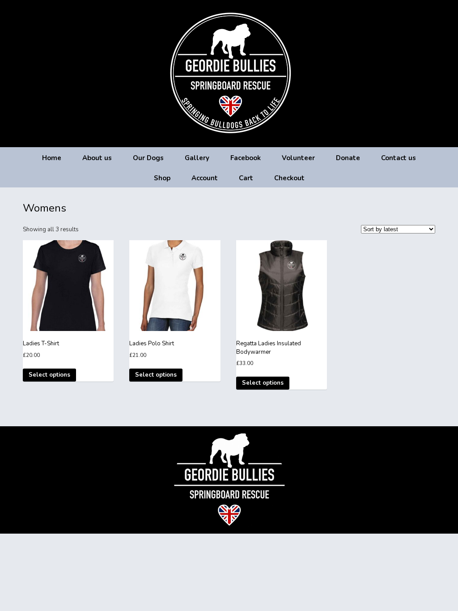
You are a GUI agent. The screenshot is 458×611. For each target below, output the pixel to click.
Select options (49, 375)
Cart (246, 178)
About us (97, 157)
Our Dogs (148, 157)
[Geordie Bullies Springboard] (229, 140)
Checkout (289, 178)
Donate (348, 157)
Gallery (197, 157)
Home (51, 157)
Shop (162, 178)
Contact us (398, 157)
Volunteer (298, 157)
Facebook (245, 157)
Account (204, 178)
